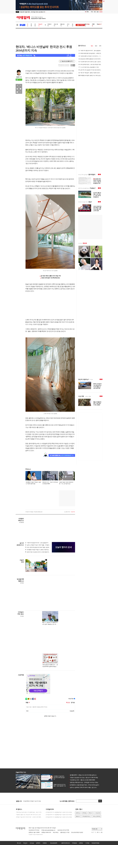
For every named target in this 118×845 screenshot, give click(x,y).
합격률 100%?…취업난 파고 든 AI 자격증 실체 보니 (83, 775)
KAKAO (17, 92)
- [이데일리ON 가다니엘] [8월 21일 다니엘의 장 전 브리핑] (58, 817)
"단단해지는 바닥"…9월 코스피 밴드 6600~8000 (82, 780)
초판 (97, 11)
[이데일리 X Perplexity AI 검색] (45, 55)
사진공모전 (97, 813)
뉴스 (92, 45)
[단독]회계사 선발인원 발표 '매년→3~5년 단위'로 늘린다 (84, 785)
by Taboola (21, 522)
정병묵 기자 (19, 77)
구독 (92, 11)
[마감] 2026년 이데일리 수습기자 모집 (32, 801)
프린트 (20, 88)
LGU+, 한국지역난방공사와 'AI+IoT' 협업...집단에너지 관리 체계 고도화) (42, 547)
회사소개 (19, 843)
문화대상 (78, 813)
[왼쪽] (44, 560)
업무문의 (38, 843)
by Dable (22, 583)
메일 (17, 88)
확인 (100, 801)
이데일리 (31, 17)
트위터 (20, 85)
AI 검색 (22, 25)
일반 (72, 24)
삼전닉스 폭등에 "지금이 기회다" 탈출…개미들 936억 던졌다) (40, 545)
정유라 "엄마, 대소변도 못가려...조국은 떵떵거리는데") (38, 552)
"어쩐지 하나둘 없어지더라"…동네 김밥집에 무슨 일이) (38, 542)
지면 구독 (73, 511)
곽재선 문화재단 (96, 816)
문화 (31, 24)
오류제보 (81, 843)
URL (20, 92)
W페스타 (91, 813)
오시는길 (32, 843)
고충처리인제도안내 (65, 843)
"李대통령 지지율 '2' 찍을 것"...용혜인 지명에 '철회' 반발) (38, 549)
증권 (96, 45)
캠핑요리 (78, 816)
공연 (35, 24)
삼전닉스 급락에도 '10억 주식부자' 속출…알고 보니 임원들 (85, 787)
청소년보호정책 (53, 843)
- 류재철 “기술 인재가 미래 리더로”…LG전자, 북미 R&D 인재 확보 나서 (29, 817)
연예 (100, 45)
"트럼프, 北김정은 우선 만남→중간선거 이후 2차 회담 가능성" (85, 777)
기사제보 (87, 843)
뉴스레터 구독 (67, 511)
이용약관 (44, 843)
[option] (46, 12)
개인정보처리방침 (95, 843)
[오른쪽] (46, 560)
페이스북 (17, 85)
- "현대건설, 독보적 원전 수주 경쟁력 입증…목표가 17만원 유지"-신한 (29, 812)
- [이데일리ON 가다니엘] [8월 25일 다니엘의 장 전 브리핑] (58, 812)
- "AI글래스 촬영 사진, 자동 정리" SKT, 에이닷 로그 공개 (28, 814)
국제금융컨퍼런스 (86, 816)
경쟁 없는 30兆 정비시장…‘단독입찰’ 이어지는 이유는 (83, 782)
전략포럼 (84, 813)
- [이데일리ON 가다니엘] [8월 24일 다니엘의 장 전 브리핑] (58, 814)
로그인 (100, 11)
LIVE (17, 11)
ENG (88, 11)
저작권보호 (74, 843)
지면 (95, 11)
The (99, 24)
